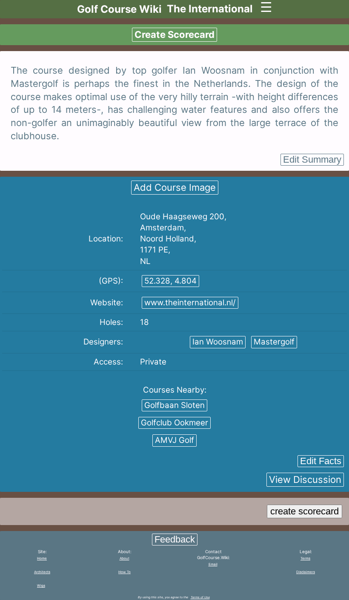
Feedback (174, 539)
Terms (305, 558)
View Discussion (305, 479)
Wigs (41, 585)
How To (124, 572)
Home (42, 558)
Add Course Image (175, 187)
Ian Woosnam (217, 342)
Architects (42, 572)
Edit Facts (320, 461)
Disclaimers (305, 572)
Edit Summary (312, 159)
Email (213, 564)
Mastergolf (274, 342)
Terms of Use (200, 597)
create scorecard (304, 511)
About (124, 558)
